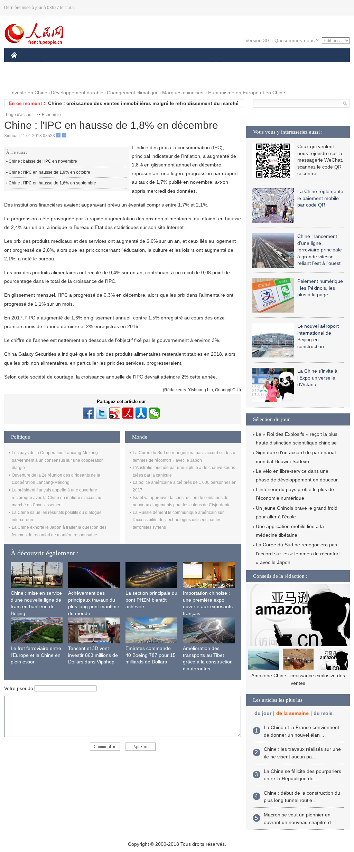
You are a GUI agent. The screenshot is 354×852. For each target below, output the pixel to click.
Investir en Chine (28, 92)
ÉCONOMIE (53, 65)
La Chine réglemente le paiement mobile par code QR (320, 198)
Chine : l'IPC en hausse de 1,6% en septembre (52, 183)
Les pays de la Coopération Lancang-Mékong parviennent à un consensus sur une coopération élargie (58, 460)
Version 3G (257, 40)
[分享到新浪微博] (114, 413)
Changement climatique (133, 92)
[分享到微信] (154, 413)
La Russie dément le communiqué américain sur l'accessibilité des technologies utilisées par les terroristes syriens (178, 520)
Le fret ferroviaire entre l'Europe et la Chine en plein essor (36, 654)
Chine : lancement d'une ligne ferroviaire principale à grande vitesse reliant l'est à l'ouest (319, 249)
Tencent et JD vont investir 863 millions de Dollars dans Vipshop (93, 654)
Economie (51, 114)
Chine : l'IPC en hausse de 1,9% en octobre (49, 172)
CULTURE (178, 65)
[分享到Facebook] (88, 413)
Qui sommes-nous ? (296, 40)
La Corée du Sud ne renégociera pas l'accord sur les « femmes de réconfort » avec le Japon (298, 553)
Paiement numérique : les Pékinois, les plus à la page (320, 287)
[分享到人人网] (141, 413)
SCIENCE (146, 65)
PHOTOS (26, 79)
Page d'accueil (20, 114)
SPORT (268, 65)
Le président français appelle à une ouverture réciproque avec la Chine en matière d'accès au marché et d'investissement (56, 497)
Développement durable (77, 92)
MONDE (85, 65)
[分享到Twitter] (101, 413)
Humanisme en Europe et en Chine (246, 92)
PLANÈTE (240, 65)
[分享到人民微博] (127, 413)
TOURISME (298, 65)
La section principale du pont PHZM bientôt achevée (151, 599)
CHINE (23, 65)
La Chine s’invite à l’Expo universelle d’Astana (317, 377)
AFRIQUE (115, 65)
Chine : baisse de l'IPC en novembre (43, 161)
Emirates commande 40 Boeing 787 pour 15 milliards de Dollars (150, 654)
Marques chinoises (182, 92)
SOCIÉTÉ (209, 65)
